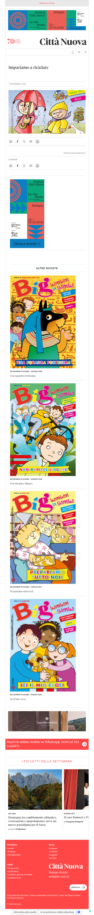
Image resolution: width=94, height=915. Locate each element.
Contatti (10, 848)
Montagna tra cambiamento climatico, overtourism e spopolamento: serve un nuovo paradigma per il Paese (32, 821)
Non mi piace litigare (21, 483)
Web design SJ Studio (73, 895)
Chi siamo (11, 851)
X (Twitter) (53, 851)
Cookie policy (13, 871)
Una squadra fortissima (23, 376)
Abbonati (75, 887)
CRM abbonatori (14, 855)
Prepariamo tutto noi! (21, 591)
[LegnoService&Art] (47, 721)
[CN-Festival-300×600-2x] (27, 213)
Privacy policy (13, 868)
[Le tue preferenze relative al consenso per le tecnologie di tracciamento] (90, 911)
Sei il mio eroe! (18, 699)
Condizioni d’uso (14, 878)
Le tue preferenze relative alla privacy (57, 912)
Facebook (53, 848)
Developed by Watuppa (15, 898)
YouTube (52, 858)
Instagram (53, 855)
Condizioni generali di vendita (19, 874)
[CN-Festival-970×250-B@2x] (47, 20)
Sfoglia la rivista (47, 3)
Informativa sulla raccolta (25, 912)
